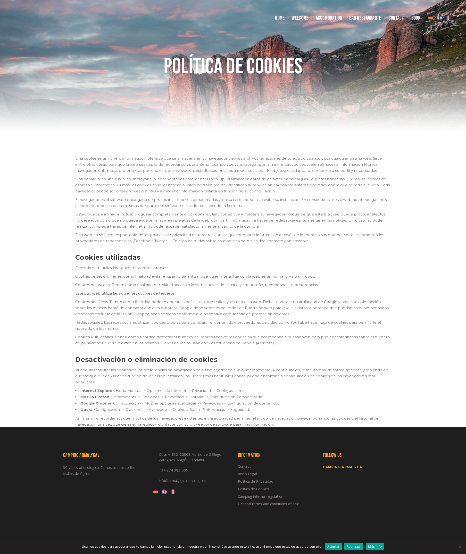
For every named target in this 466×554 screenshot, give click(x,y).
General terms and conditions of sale (268, 503)
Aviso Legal (247, 473)
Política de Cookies (253, 488)
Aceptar (333, 546)
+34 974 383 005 (173, 470)
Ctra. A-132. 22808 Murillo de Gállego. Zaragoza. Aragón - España (190, 457)
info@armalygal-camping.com (183, 480)
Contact (244, 466)
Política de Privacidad (255, 481)
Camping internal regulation (260, 496)
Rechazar (354, 546)
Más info (375, 546)
